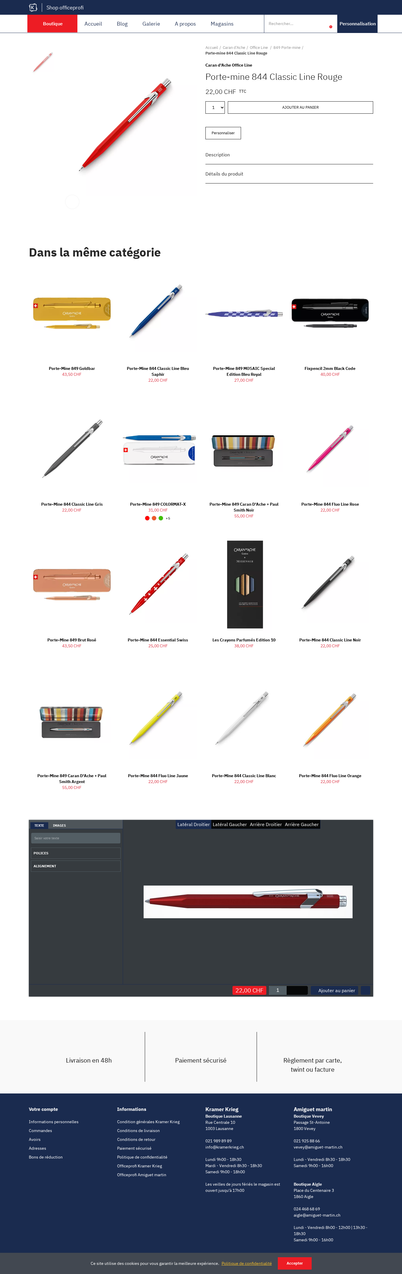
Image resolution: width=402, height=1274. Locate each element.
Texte (39, 825)
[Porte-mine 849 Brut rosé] (72, 585)
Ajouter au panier (300, 107)
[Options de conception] (365, 990)
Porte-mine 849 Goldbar (72, 368)
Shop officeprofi (65, 7)
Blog (122, 23)
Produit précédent (354, 50)
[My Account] (322, 23)
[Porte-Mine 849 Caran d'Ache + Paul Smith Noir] (244, 449)
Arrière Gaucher (302, 824)
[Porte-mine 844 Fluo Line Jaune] (158, 720)
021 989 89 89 (218, 1141)
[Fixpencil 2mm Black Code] (330, 313)
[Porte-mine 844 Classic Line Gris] (72, 449)
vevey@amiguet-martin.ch (318, 1147)
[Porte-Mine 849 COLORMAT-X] (158, 449)
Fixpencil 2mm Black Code (330, 368)
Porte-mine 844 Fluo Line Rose (330, 504)
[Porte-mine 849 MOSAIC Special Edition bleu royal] (244, 313)
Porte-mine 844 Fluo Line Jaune (158, 775)
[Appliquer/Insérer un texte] (114, 838)
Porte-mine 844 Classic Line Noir (330, 640)
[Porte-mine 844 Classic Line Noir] (330, 585)
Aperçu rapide (96, 275)
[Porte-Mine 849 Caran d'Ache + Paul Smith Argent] (72, 720)
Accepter (295, 1263)
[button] (358, 24)
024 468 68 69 (307, 1209)
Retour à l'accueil (361, 50)
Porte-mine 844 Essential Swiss (158, 640)
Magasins (222, 23)
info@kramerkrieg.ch (224, 1147)
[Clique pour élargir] (72, 202)
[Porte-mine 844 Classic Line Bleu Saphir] (158, 313)
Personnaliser (223, 132)
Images (59, 825)
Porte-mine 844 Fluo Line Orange (330, 775)
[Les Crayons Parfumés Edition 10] (244, 585)
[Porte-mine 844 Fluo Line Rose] (330, 449)
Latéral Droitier (193, 824)
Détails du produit (224, 174)
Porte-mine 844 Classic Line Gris (72, 504)
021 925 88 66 (307, 1141)
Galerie (151, 23)
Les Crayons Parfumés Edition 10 (243, 640)
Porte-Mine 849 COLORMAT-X (158, 504)
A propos (185, 23)
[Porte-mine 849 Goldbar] (72, 313)
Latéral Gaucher (230, 824)
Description (217, 155)
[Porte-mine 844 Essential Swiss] (158, 585)
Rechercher (309, 23)
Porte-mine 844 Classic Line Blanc (244, 775)
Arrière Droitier (266, 824)
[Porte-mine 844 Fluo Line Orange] (330, 720)
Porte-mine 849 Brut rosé (71, 640)
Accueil (93, 23)
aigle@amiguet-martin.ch (317, 1215)
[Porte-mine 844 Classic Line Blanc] (244, 720)
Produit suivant (368, 50)
